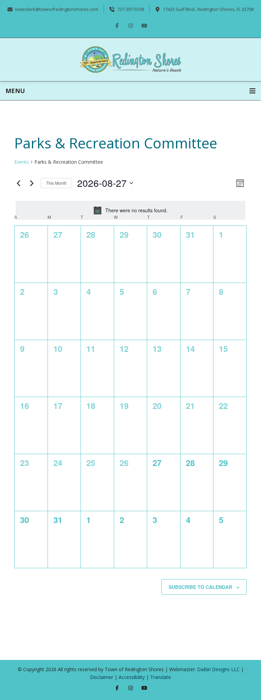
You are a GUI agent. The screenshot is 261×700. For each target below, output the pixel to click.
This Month (56, 183)
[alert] (130, 210)
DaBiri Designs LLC (218, 669)
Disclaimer (101, 677)
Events (21, 162)
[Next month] (32, 183)
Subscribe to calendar (200, 587)
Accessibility (132, 677)
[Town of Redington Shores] (130, 59)
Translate (160, 677)
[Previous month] (18, 183)
